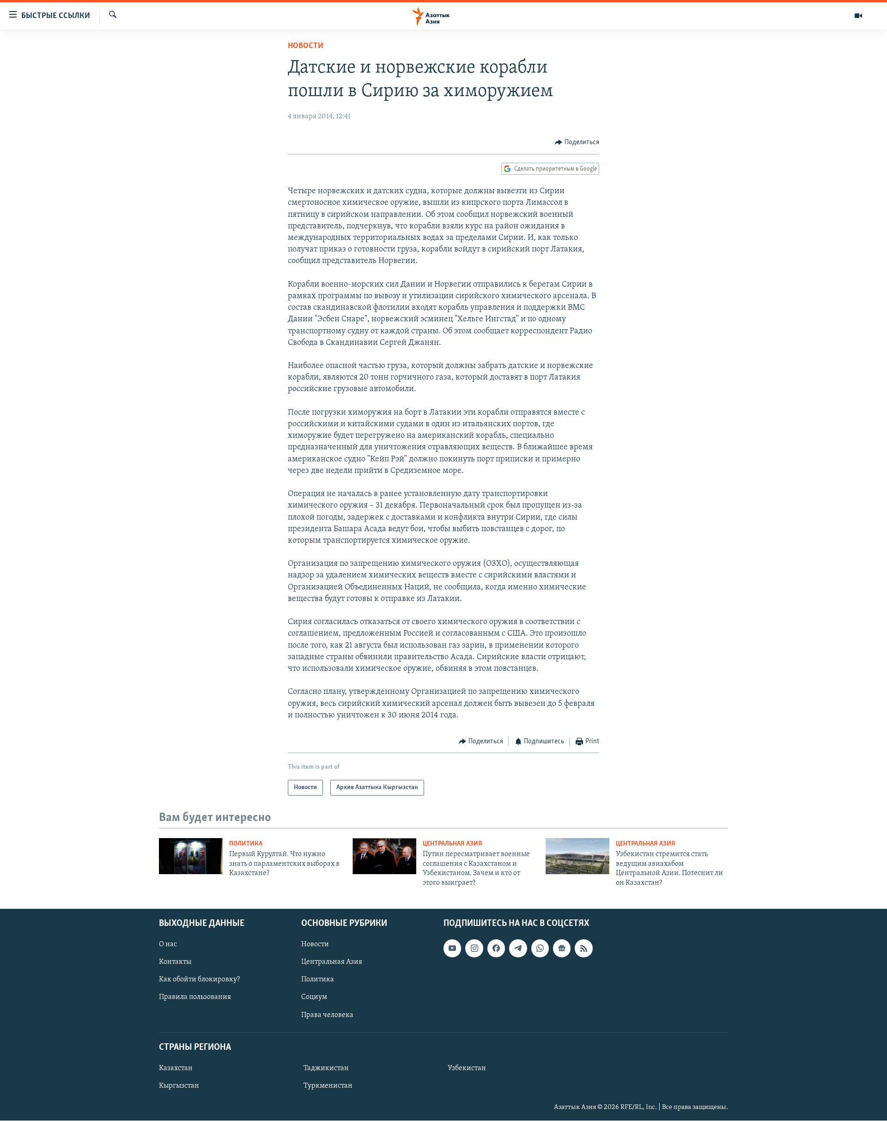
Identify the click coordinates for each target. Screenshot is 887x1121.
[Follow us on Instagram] (474, 948)
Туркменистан (328, 1086)
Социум (314, 997)
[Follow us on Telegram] (518, 948)
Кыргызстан (179, 1086)
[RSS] (583, 948)
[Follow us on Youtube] (452, 948)
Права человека (327, 1015)
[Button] (577, 142)
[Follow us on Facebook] (496, 948)
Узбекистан (467, 1068)
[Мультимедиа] (858, 15)
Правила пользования (195, 997)
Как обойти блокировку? (199, 979)
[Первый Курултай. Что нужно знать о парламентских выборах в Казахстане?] (191, 856)
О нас (168, 944)
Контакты (175, 962)
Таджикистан (326, 1068)
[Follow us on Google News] (562, 948)
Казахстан (176, 1068)
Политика (245, 843)
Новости (305, 46)
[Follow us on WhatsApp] (540, 948)
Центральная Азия (452, 843)
